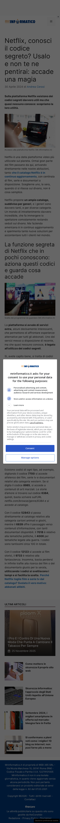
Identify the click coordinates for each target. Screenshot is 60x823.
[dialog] (30, 411)
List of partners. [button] (36, 422)
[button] (30, 405)
